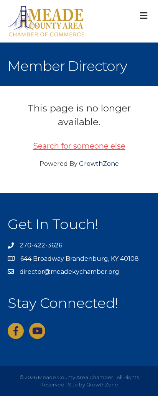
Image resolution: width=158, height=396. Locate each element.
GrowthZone (99, 163)
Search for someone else (79, 146)
